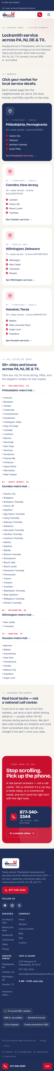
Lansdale (8, 430)
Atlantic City (10, 493)
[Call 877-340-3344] (39, 14)
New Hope (9, 446)
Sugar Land (9, 678)
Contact (23, 942)
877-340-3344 (17, 890)
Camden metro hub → (16, 486)
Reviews (23, 924)
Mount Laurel (10, 566)
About (22, 919)
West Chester (10, 474)
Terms (6, 1046)
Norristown (9, 454)
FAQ (21, 938)
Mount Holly (9, 562)
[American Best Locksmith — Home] (14, 14)
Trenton (7, 578)
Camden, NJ (8, 972)
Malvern (8, 438)
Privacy (43, 1040)
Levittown (8, 434)
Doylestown (9, 418)
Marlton (7, 542)
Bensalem (8, 401)
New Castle (9, 622)
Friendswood (10, 661)
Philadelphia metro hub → (19, 390)
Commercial (8, 939)
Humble (7, 665)
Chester (7, 406)
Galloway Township (13, 522)
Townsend (9, 626)
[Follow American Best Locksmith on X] (19, 905)
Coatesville (9, 410)
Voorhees (8, 586)
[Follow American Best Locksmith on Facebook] (5, 905)
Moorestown (10, 558)
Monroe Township (12, 554)
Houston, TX (8, 984)
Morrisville (9, 442)
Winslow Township (13, 602)
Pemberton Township (14, 570)
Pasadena (8, 673)
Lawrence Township (13, 538)
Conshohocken (11, 414)
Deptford (8, 510)
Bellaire (7, 649)
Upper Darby (10, 466)
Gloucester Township (14, 530)
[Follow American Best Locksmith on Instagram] (12, 905)
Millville (7, 550)
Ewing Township (11, 518)
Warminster (9, 470)
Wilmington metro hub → (18, 614)
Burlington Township (13, 502)
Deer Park (8, 657)
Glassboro (8, 526)
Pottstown (9, 462)
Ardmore (8, 397)
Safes (5, 944)
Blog (21, 933)
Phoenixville (9, 458)
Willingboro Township (14, 598)
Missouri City (10, 669)
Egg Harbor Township (14, 514)
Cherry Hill (9, 506)
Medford (8, 546)
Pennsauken (10, 574)
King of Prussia (11, 426)
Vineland (8, 582)
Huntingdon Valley (12, 422)
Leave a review (26, 928)
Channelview (10, 653)
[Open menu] (49, 15)
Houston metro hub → (16, 638)
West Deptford (11, 594)
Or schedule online (20, 833)
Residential (7, 935)
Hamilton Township (13, 534)
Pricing (5, 949)
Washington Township (14, 590)
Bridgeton (8, 497)
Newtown (8, 450)
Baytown (8, 645)
